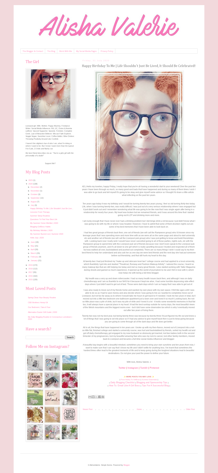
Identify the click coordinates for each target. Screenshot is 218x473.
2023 (30, 180)
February (35, 257)
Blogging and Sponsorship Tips (152, 382)
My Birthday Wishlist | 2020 (41, 230)
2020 (30, 184)
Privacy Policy (107, 51)
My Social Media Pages (86, 51)
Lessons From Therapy (40, 212)
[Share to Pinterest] (103, 397)
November (35, 191)
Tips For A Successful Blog (155, 385)
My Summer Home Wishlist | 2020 (44, 223)
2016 (30, 276)
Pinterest (154, 368)
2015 (30, 279)
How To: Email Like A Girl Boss (124, 385)
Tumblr (144, 368)
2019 (30, 265)
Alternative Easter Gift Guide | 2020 (42, 312)
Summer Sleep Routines (40, 216)
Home (139, 409)
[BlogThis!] (93, 397)
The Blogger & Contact (32, 51)
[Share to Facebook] (99, 397)
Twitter (122, 368)
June (33, 242)
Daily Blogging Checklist (123, 382)
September (35, 198)
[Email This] (90, 397)
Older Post (190, 409)
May (33, 246)
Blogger (126, 465)
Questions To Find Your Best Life (43, 219)
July (33, 205)
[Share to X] (96, 397)
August (34, 202)
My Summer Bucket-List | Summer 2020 (46, 234)
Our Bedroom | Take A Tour (39, 307)
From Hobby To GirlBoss (130, 380)
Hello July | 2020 (37, 238)
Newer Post (87, 409)
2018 (30, 269)
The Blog (51, 51)
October (34, 194)
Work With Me (65, 51)
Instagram (133, 368)
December (35, 187)
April (33, 249)
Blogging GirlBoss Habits (40, 227)
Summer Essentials (149, 380)
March (33, 253)
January (34, 260)
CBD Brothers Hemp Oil (38, 302)
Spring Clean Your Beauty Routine (42, 298)
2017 (30, 272)
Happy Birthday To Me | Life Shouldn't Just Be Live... (51, 208)
